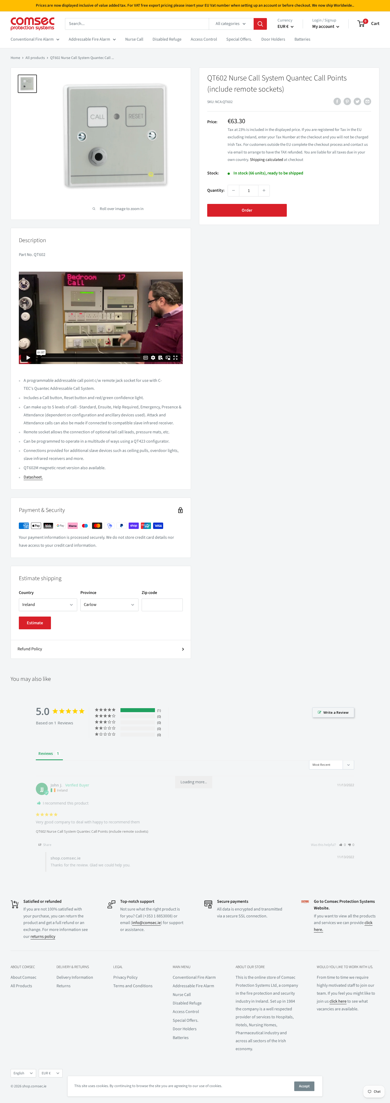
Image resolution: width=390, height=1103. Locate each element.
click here (338, 1001)
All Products (21, 986)
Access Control (204, 39)
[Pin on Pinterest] (347, 101)
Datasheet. (33, 477)
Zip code (149, 593)
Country (26, 593)
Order (247, 210)
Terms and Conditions (133, 986)
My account (323, 26)
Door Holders (273, 39)
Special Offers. (239, 39)
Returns (64, 986)
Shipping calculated (266, 159)
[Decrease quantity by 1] (233, 190)
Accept (304, 1086)
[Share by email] (367, 101)
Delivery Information (75, 977)
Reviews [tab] (45, 753)
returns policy (43, 936)
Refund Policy (30, 649)
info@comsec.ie (146, 923)
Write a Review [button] (336, 712)
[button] (342, 845)
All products (35, 58)
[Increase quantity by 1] (264, 190)
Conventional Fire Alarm (32, 39)
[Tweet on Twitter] (357, 101)
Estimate (35, 623)
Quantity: (215, 190)
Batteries (302, 39)
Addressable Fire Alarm (89, 39)
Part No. (26, 255)
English (19, 1073)
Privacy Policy (125, 977)
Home (15, 58)
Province (88, 593)
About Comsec (23, 977)
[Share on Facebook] (337, 101)
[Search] (260, 24)
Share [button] (46, 845)
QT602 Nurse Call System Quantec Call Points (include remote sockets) (92, 831)
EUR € (46, 1073)
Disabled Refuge (167, 39)
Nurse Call (134, 39)
